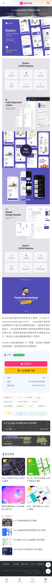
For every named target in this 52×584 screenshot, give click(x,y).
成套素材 (20, 406)
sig (45, 14)
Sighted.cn (19, 570)
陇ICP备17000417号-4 (32, 570)
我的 (45, 582)
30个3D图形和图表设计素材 (25, 521)
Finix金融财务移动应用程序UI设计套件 (30, 530)
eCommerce (9, 401)
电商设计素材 (22, 401)
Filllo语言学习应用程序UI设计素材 (28, 549)
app (39, 397)
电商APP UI (9, 397)
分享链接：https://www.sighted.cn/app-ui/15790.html (31, 413)
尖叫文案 (16, 564)
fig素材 (31, 406)
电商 (19, 397)
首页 (6, 582)
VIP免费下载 (27, 370)
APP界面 (11, 14)
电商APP (42, 406)
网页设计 (41, 564)
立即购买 (27, 364)
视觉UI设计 (25, 564)
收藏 (9, 413)
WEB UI (32, 582)
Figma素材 (8, 406)
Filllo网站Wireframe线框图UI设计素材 (29, 540)
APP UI (35, 401)
